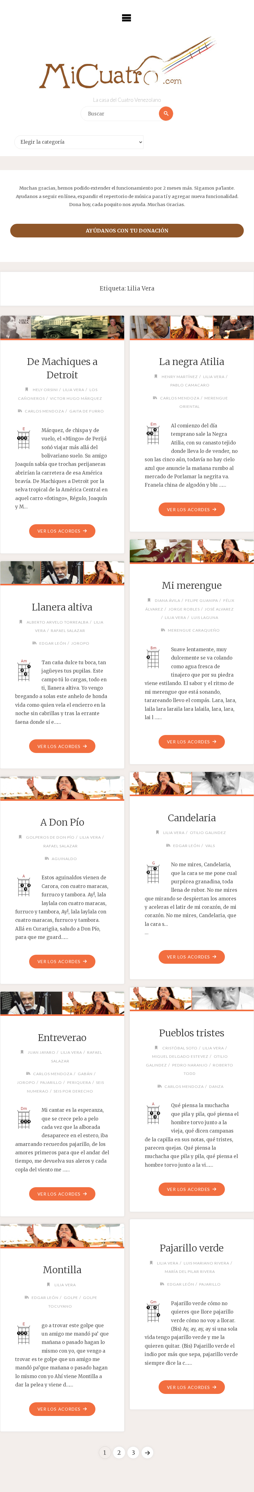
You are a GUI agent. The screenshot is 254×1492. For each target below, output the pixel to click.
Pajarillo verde (192, 1248)
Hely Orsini (45, 389)
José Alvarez (219, 609)
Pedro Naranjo (190, 1065)
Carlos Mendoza (44, 411)
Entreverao (62, 1037)
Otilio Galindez (208, 832)
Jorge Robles (184, 609)
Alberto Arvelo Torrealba (58, 622)
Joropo (80, 643)
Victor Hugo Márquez (76, 398)
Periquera (79, 1082)
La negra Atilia (191, 361)
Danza (216, 1086)
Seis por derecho (73, 1091)
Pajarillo (51, 1082)
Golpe (71, 1297)
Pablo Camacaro (189, 385)
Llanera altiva (62, 607)
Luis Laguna (204, 617)
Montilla (62, 1270)
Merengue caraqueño (194, 630)
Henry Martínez (180, 376)
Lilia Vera (73, 389)
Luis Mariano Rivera (206, 1263)
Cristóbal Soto (179, 1048)
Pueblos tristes (191, 1033)
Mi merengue (192, 585)
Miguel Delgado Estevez (180, 1056)
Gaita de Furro (86, 411)
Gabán (85, 1073)
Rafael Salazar (68, 630)
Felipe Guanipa (201, 600)
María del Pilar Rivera (190, 1271)
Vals (210, 845)
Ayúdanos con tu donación (127, 231)
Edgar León (52, 643)
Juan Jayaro (41, 1052)
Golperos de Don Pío (50, 837)
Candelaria (192, 818)
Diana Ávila (167, 600)
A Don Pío (62, 822)
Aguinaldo (64, 858)
